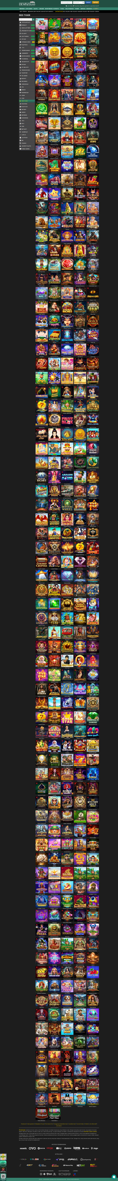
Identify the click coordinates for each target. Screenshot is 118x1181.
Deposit (83, 8)
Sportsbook (49, 8)
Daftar (95, 2)
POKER (77, 8)
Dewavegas (22, 1130)
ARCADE (41, 8)
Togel (62, 8)
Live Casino (29, 8)
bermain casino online (90, 1131)
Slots (35, 8)
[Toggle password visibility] (83, 3)
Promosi (89, 8)
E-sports (56, 8)
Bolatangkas (70, 8)
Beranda (22, 8)
